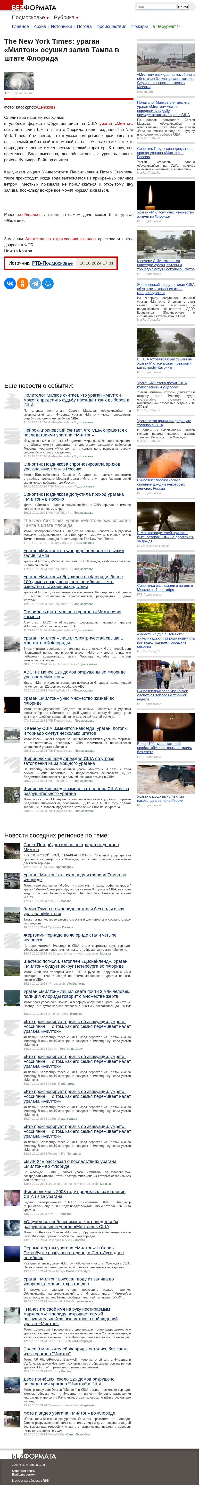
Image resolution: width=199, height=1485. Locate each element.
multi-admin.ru (22, 93)
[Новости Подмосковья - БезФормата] (29, 6)
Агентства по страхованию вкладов (60, 239)
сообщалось (29, 214)
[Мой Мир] (48, 283)
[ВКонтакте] (10, 283)
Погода (84, 26)
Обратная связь (23, 1471)
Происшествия (111, 26)
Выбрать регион (23, 1474)
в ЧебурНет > (166, 26)
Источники (61, 26)
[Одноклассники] (22, 283)
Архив (40, 26)
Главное (20, 26)
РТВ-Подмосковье (52, 263)
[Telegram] (35, 283)
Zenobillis (46, 107)
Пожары (139, 26)
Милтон (124, 123)
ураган (106, 123)
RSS (46, 1480)
